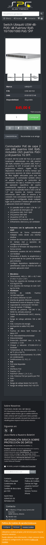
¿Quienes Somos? (31, 486)
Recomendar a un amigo (30, 136)
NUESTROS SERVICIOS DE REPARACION (9, 498)
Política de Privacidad (14, 461)
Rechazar (16, 527)
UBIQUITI (28, 86)
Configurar (6, 527)
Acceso (19, 18)
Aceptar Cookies (28, 527)
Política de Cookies (32, 481)
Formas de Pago (31, 483)
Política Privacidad (11, 481)
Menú (8, 18)
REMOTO (28, 488)
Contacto (31, 18)
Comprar (34, 117)
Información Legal (32, 478)
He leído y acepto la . (21, 466)
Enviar (33, 472)
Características (11, 136)
